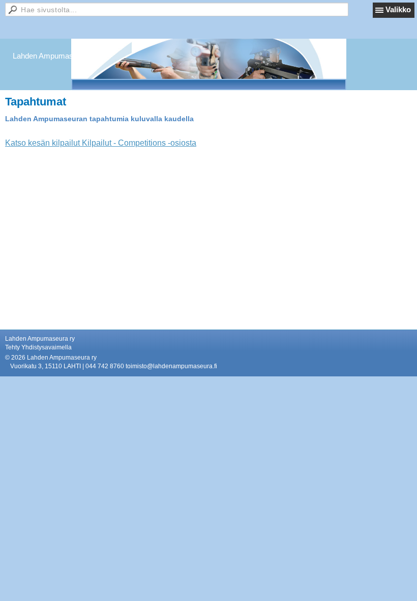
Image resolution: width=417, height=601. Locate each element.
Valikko (398, 9)
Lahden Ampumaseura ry (55, 55)
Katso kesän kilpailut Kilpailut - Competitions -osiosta (100, 143)
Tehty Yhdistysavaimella (38, 347)
